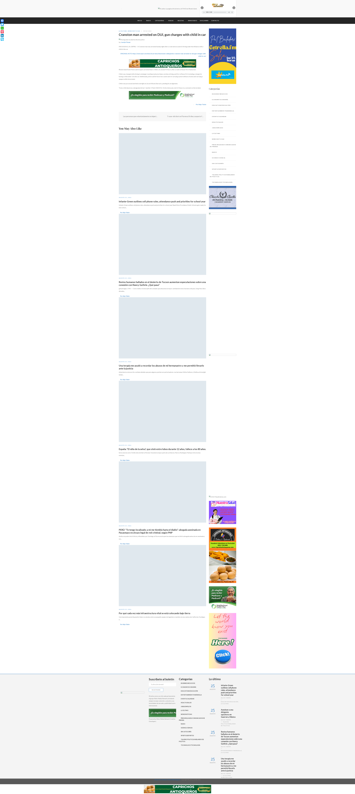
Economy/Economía (220, 99)
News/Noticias (134, 31)
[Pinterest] (2, 32)
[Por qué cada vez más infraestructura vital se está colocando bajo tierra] (162, 575)
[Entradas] (162, 117)
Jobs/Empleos (217, 127)
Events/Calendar (219, 116)
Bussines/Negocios (220, 94)
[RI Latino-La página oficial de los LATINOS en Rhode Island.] (177, 8)
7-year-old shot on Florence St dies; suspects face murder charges (185, 116)
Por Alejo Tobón (201, 104)
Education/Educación (221, 105)
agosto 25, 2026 (125, 197)
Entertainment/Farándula (223, 111)
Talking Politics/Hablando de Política (222, 175)
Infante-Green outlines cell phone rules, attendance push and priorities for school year (162, 201)
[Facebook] (123, 8)
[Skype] (2, 39)
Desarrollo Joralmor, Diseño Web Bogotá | (167, 780)
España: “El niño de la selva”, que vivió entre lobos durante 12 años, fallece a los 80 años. (162, 449)
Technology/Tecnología (222, 182)
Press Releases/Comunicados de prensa (223, 145)
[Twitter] (126, 8)
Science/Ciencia (218, 158)
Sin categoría (218, 163)
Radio (214, 152)
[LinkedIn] (2, 35)
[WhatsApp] (2, 28)
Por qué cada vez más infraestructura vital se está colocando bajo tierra (154, 613)
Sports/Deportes (219, 169)
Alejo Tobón (226, 698)
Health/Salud (217, 122)
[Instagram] (129, 8)
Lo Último (123, 31)
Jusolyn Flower (126, 42)
